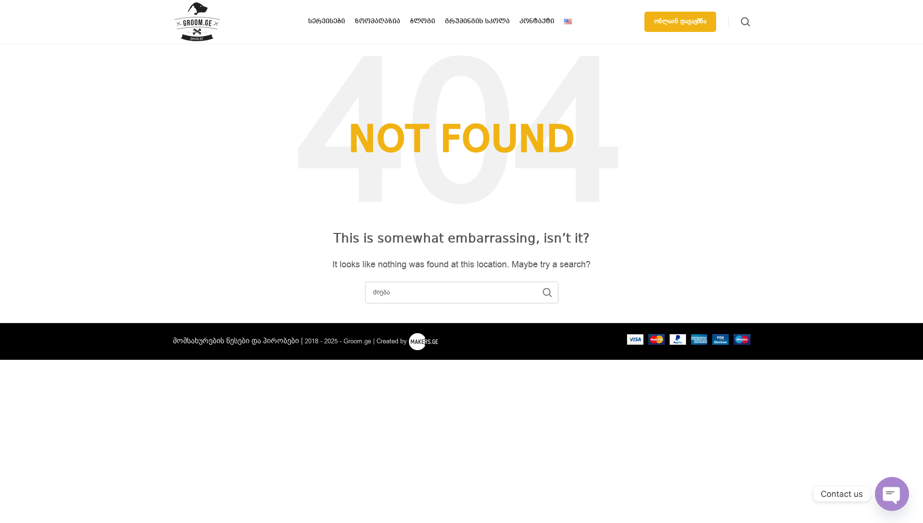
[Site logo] (197, 21)
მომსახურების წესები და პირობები (236, 341)
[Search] (745, 21)
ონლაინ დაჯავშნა (680, 21)
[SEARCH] (547, 292)
